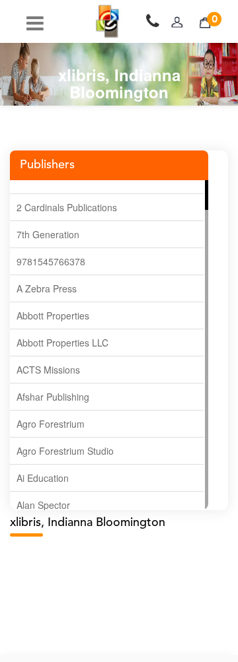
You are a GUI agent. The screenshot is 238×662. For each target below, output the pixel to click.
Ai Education (43, 477)
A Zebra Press (47, 288)
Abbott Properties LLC (62, 342)
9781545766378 (51, 261)
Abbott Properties (53, 315)
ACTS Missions (48, 369)
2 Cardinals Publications (67, 207)
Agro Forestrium (51, 423)
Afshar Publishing (53, 396)
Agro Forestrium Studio (65, 450)
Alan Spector (43, 505)
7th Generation (48, 234)
